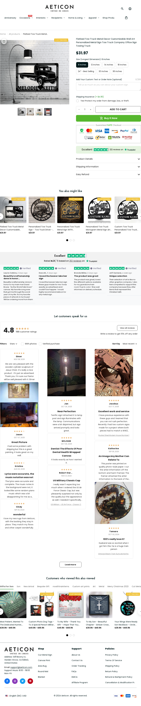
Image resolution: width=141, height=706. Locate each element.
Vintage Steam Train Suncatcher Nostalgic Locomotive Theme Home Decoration (114, 554)
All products (14, 34)
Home (3, 34)
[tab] (67, 240)
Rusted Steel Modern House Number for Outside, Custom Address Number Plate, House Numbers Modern (113, 435)
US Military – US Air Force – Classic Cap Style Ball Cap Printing (66, 504)
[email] (21, 667)
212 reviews (75, 260)
